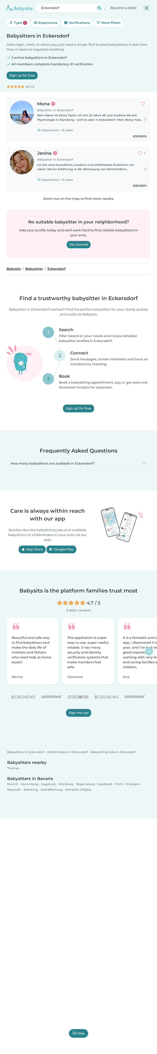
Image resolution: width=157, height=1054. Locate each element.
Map (81, 1033)
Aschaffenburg (51, 789)
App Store (34, 549)
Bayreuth (14, 789)
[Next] (149, 651)
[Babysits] (20, 8)
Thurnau (13, 768)
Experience (47, 23)
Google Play (63, 549)
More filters (110, 23)
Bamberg (31, 789)
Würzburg (65, 784)
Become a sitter (123, 8)
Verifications (79, 23)
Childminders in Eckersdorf (67, 752)
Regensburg (85, 784)
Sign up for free (22, 75)
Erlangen (133, 784)
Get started (78, 244)
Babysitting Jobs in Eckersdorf (113, 752)
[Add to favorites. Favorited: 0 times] (143, 104)
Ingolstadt (104, 784)
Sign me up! (79, 713)
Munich (12, 784)
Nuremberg (29, 784)
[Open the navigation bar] (146, 8)
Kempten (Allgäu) (78, 789)
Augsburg (48, 784)
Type (19, 23)
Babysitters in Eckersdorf (25, 752)
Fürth (119, 784)
